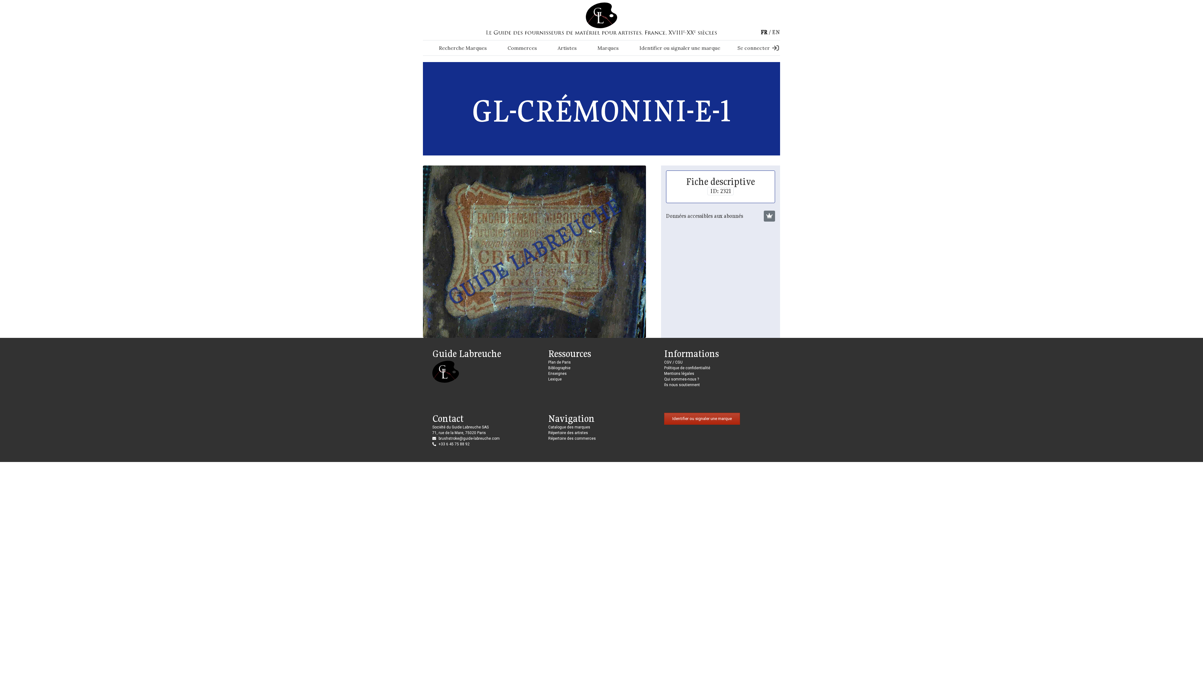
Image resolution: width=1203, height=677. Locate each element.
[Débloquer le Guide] (769, 216)
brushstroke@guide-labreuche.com (469, 438)
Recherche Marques (463, 48)
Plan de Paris (559, 362)
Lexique (555, 379)
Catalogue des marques (569, 427)
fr (764, 32)
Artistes (567, 48)
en (776, 32)
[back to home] (601, 15)
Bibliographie (559, 368)
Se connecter (753, 48)
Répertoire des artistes (568, 433)
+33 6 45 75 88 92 (454, 444)
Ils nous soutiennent (682, 385)
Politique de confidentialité (687, 368)
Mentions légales (679, 373)
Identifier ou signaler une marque (679, 48)
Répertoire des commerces (572, 438)
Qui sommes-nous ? (681, 379)
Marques (608, 48)
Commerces (522, 48)
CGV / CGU (673, 362)
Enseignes (557, 373)
